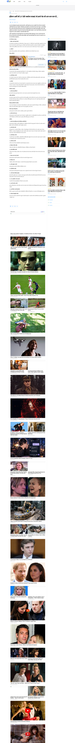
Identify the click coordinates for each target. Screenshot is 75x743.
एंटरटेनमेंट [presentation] (49, 129)
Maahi (49, 75)
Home (10, 11)
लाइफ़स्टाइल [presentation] (49, 188)
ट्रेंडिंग (14, 1)
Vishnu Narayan (12, 19)
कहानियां (19, 1)
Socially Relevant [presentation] (51, 71)
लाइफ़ (13, 11)
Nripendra (49, 56)
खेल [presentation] (48, 109)
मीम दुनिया (29, 1)
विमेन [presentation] (48, 90)
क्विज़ (24, 1)
